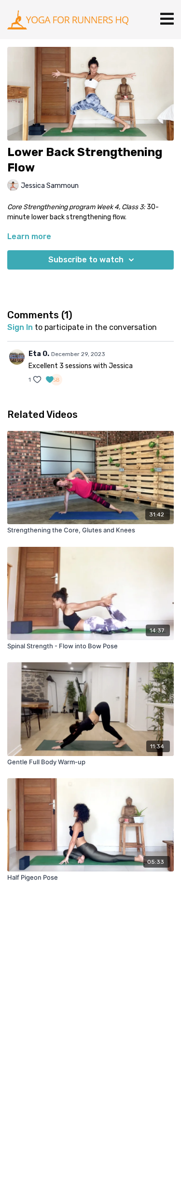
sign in (20, 327)
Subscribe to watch (86, 259)
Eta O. (38, 354)
